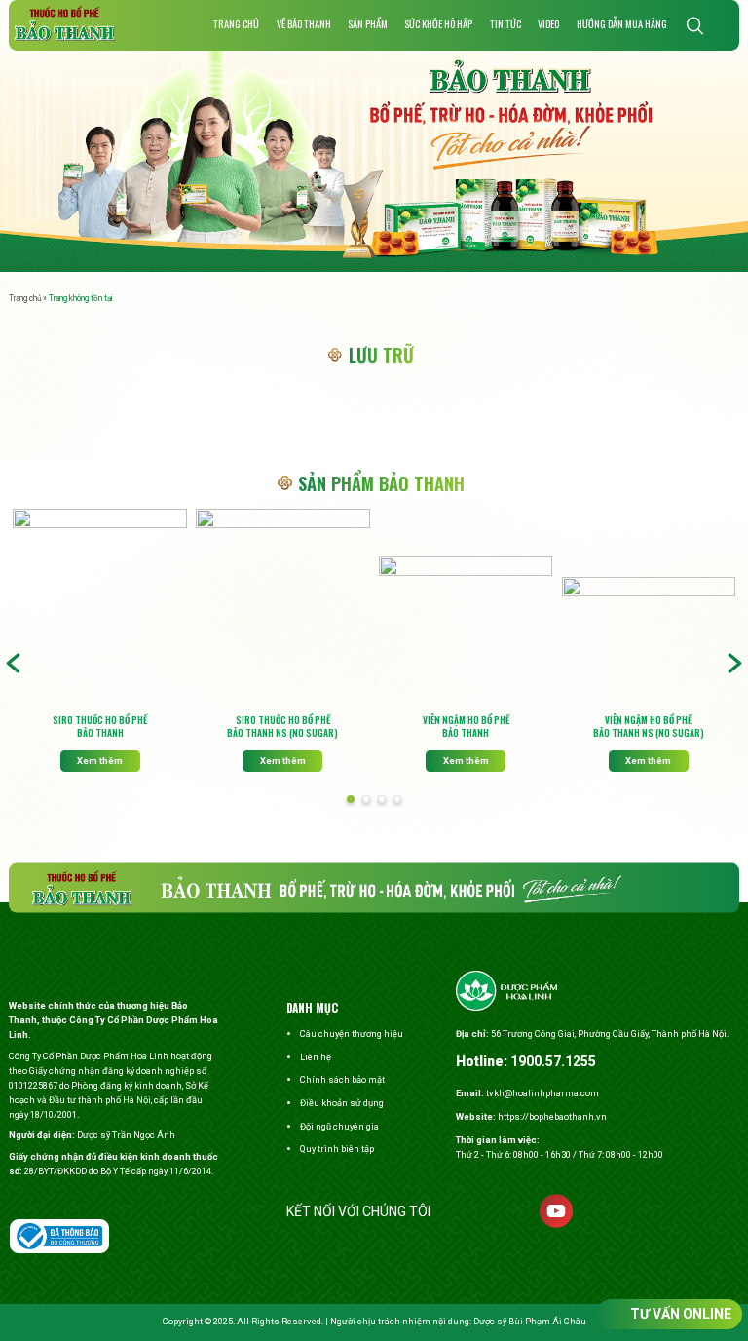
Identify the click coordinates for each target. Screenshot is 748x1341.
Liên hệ (315, 1057)
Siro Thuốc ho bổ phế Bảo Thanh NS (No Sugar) (282, 727)
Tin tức (505, 24)
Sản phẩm (368, 24)
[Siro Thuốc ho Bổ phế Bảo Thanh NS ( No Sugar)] (282, 609)
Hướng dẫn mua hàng (622, 24)
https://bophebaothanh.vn (552, 1116)
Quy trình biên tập (337, 1148)
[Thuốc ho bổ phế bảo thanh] (65, 24)
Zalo (603, 1211)
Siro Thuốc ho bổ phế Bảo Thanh (100, 727)
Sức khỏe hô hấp (438, 24)
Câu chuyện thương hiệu (351, 1033)
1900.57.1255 (553, 1061)
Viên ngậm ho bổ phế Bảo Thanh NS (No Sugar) (648, 727)
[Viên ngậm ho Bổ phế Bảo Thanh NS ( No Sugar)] (648, 643)
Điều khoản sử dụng (342, 1102)
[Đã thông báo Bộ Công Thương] (59, 1236)
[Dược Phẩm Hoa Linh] (506, 993)
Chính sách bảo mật (342, 1079)
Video (548, 24)
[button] (351, 799)
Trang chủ (236, 24)
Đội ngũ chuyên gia (339, 1126)
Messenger (509, 1211)
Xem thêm (100, 760)
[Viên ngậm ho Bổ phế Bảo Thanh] (465, 632)
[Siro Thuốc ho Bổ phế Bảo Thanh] (99, 609)
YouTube (556, 1211)
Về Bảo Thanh (304, 24)
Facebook (461, 1211)
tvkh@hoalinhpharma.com (542, 1093)
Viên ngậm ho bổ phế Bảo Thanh (466, 727)
